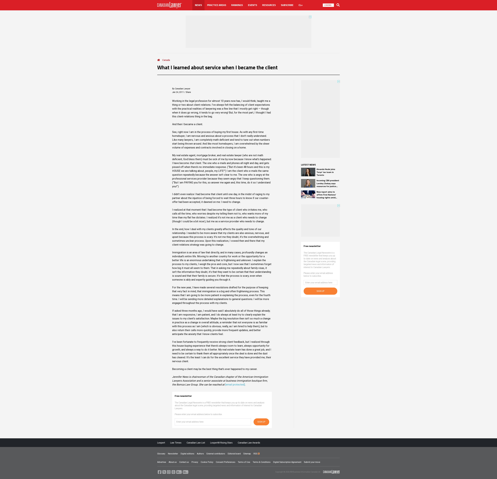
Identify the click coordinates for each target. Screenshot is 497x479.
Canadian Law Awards (249, 442)
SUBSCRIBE (287, 5)
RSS (255, 453)
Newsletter (173, 453)
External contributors (215, 453)
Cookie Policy (207, 462)
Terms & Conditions (262, 462)
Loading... (328, 5)
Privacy (194, 462)
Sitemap (247, 453)
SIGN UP (261, 422)
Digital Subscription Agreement (287, 462)
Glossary (161, 453)
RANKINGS (237, 5)
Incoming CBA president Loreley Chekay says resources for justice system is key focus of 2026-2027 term (328, 183)
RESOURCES (269, 5)
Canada (166, 60)
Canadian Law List (196, 442)
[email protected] (235, 384)
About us (173, 462)
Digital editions (187, 453)
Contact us (184, 462)
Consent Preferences (225, 462)
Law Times (175, 442)
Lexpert (161, 442)
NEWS (198, 5)
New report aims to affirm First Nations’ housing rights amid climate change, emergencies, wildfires (327, 194)
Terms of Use (244, 462)
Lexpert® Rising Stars (221, 442)
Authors (200, 453)
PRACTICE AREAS (216, 5)
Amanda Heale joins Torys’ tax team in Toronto (326, 172)
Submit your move (312, 462)
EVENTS (252, 5)
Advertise (161, 462)
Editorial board (234, 453)
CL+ (301, 5)
